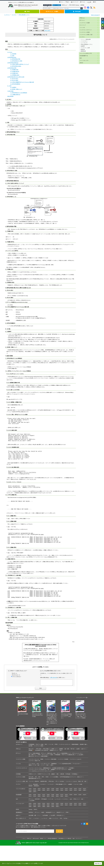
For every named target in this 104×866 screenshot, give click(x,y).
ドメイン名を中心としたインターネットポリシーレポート (41, 771)
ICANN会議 (67, 774)
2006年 (52, 790)
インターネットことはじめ (75, 759)
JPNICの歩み (51, 781)
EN (95, 2)
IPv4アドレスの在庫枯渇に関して (69, 754)
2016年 (66, 788)
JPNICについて (76, 799)
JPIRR (56, 744)
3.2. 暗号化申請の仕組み (15, 66)
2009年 (39, 790)
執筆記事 (83, 49)
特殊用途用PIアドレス (50, 812)
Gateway (30, 809)
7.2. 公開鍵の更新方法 (15, 94)
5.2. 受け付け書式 (14, 80)
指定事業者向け (19, 812)
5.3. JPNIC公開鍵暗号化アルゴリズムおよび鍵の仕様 (22, 82)
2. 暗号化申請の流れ (11, 57)
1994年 (52, 806)
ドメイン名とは (32, 763)
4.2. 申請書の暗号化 (14, 71)
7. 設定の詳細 (10, 91)
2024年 (30, 788)
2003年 (66, 790)
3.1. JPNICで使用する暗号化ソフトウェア (19, 64)
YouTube (65, 818)
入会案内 (78, 748)
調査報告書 (83, 51)
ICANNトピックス (32, 774)
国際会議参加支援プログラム (35, 778)
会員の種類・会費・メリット (35, 815)
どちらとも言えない (16, 676)
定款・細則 (66, 748)
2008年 (43, 790)
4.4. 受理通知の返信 (14, 75)
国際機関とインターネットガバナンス (59, 769)
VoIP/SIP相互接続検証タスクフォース (68, 776)
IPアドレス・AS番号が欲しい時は (48, 753)
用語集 (41, 759)
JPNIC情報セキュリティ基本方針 (65, 838)
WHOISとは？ (65, 5)
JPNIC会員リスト (60, 815)
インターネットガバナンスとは (35, 768)
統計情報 (30, 745)
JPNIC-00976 (47, 30)
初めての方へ (31, 748)
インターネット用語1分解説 (50, 759)
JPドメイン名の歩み (60, 781)
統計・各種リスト (32, 754)
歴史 (58, 774)
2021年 (43, 788)
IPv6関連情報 (31, 744)
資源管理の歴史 (43, 781)
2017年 (61, 788)
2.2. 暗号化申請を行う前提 (16, 60)
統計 (38, 765)
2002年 (70, 790)
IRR (36, 776)
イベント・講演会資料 (86, 39)
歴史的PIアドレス (60, 812)
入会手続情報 (45, 815)
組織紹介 (53, 774)
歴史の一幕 (80, 781)
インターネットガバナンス (86, 29)
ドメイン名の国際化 (54, 776)
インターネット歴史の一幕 (34, 760)
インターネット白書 (85, 47)
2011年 (30, 790)
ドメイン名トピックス (45, 763)
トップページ (7, 14)
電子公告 (72, 748)
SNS (61, 818)
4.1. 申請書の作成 (14, 69)
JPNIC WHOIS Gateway (74, 5)
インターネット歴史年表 (34, 781)
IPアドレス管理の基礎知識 (34, 753)
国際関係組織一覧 (47, 768)
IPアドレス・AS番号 (53, 11)
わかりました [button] (98, 863)
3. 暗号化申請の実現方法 (12, 62)
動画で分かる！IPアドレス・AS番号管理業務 (38, 756)
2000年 (79, 790)
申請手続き (31, 812)
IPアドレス (82, 20)
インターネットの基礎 (85, 22)
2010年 (34, 790)
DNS (46, 744)
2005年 (57, 790)
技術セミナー (80, 776)
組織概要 (61, 748)
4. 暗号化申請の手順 (11, 68)
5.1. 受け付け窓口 (14, 78)
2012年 (84, 788)
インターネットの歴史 (38, 745)
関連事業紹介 (54, 763)
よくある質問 (80, 754)
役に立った (14, 673)
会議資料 (83, 46)
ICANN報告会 (74, 774)
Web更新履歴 (18, 794)
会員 (71, 799)
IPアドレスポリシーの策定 (47, 754)
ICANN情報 (71, 768)
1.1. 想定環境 (13, 53)
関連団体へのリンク (54, 750)
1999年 (84, 790)
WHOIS (81, 62)
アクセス (83, 2)
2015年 (70, 788)
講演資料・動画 (83, 744)
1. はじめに (9, 52)
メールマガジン (84, 41)
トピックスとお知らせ (20, 788)
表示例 (35, 809)
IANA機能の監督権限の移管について (59, 768)
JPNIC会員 (77, 11)
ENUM (47, 776)
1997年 (34, 791)
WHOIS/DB (37, 799)
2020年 (48, 788)
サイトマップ (75, 2)
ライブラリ (14, 14)
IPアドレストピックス (77, 753)
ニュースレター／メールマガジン (61, 799)
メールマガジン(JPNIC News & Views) (26, 823)
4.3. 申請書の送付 (14, 73)
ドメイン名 (82, 27)
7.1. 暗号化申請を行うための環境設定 (18, 92)
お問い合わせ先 (53, 677)
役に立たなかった (16, 674)
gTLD (38, 763)
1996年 (43, 806)
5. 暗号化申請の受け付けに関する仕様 (15, 76)
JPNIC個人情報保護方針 (52, 838)
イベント (43, 765)
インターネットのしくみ (34, 759)
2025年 (30, 803)
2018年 (57, 788)
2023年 (34, 788)
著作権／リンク (43, 838)
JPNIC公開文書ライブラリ (24, 14)
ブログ (30, 818)
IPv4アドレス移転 (39, 744)
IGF (48, 769)
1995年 (48, 806)
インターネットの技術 (85, 32)
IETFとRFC (31, 776)
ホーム (62, 2)
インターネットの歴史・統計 (86, 34)
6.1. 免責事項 (13, 87)
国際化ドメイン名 (32, 765)
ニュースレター (84, 42)
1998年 (30, 791)
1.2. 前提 (12, 55)
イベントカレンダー (84, 60)
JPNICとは (82, 17)
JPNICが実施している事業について (50, 748)
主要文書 (62, 774)
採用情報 (82, 5)
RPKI (43, 776)
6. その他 (9, 85)
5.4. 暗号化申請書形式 (15, 84)
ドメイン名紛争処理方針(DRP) (65, 763)
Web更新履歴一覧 (84, 55)
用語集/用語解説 (75, 744)
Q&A (68, 2)
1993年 (57, 806)
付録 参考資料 (10, 96)
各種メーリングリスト (53, 818)
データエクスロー (76, 763)
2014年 (75, 788)
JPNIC (28, 11)
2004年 (61, 790)
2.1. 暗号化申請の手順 (15, 59)
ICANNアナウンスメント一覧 (44, 774)
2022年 (39, 788)
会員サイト (18, 815)
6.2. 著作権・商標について (16, 89)
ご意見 (51, 765)
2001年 (75, 790)
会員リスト (83, 748)
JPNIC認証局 (44, 799)
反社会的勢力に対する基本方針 (41, 750)
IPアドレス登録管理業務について (64, 753)
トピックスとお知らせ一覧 (86, 53)
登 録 (59, 831)
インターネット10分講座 (63, 759)
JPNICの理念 (38, 748)
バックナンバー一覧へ (82, 697)
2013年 (79, 788)
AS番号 (42, 812)
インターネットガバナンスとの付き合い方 (37, 769)
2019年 (52, 788)
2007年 (48, 790)
